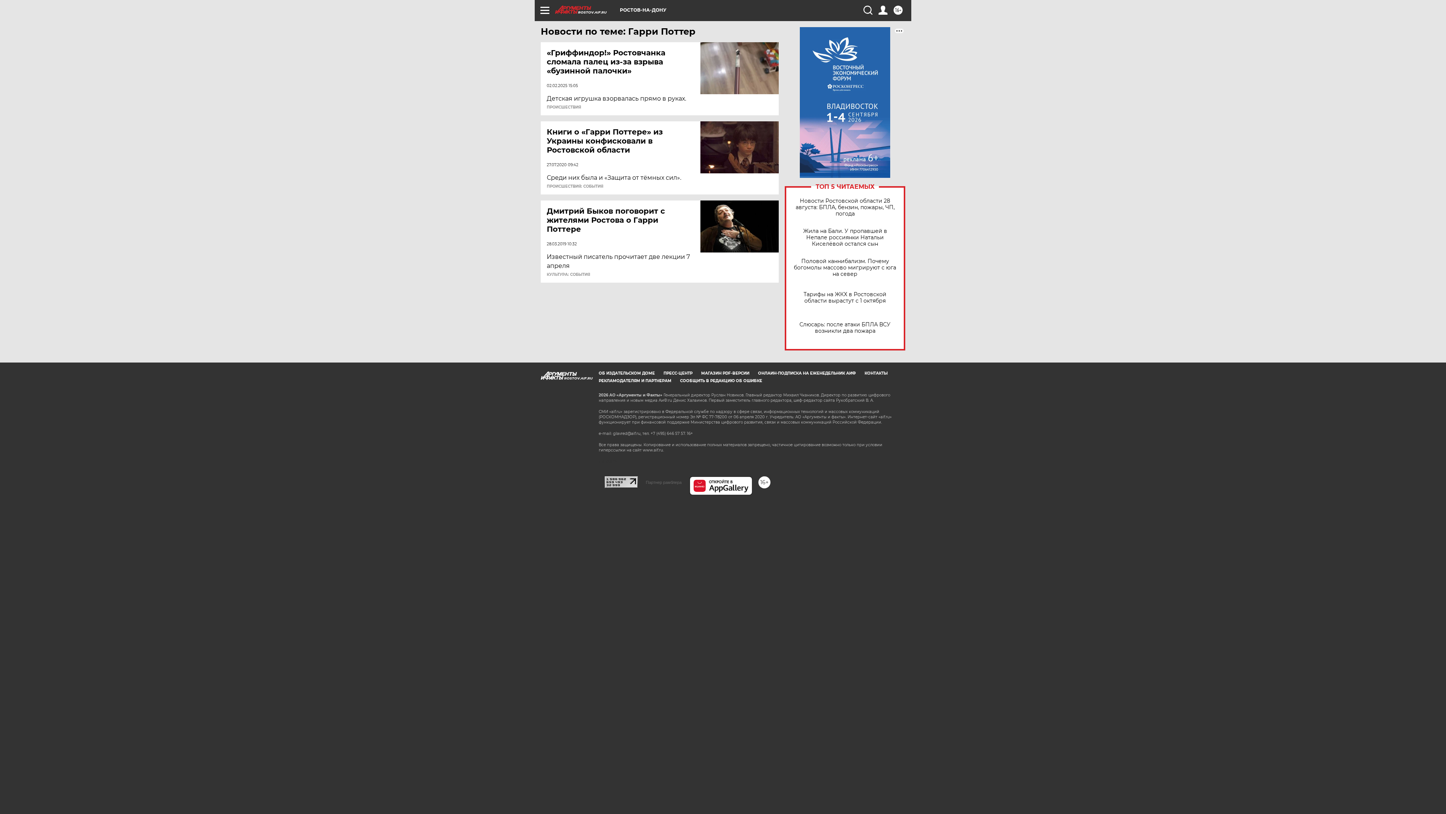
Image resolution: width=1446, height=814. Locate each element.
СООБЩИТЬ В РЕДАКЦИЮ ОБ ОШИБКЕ (721, 380)
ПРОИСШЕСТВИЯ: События (575, 186)
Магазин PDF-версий (725, 373)
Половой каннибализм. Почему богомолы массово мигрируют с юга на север (845, 267)
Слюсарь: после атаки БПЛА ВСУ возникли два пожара (845, 327)
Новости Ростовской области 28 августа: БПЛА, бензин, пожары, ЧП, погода (845, 207)
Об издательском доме (627, 373)
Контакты (876, 373)
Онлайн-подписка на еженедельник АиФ (807, 373)
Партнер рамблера (664, 482)
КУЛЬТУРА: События (568, 275)
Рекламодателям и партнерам (635, 380)
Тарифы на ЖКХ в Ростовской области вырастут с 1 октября (845, 297)
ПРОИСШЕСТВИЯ (564, 107)
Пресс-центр (678, 373)
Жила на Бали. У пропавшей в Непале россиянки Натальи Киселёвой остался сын (845, 237)
